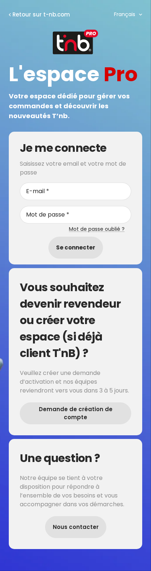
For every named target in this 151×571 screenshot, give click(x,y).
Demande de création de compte (76, 413)
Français (124, 14)
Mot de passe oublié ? (97, 229)
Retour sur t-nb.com (41, 14)
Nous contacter (76, 527)
